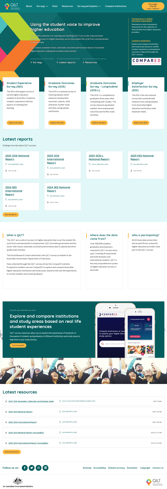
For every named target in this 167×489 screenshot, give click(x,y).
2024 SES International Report (13, 191)
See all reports (11, 215)
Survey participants (88, 6)
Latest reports (67, 62)
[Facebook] (25, 468)
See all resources (12, 452)
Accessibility (99, 468)
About (29, 6)
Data (54, 6)
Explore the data (15, 123)
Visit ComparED (18, 345)
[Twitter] (32, 468)
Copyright (145, 468)
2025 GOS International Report (55, 159)
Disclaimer (132, 468)
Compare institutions (115, 6)
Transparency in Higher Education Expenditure (142, 20)
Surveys (41, 6)
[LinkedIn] (45, 468)
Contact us (157, 468)
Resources (67, 6)
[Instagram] (38, 468)
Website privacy (116, 468)
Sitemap (87, 468)
